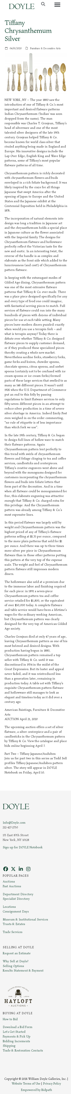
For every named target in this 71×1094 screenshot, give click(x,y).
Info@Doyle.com (14, 823)
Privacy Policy (52, 1083)
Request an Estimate (17, 953)
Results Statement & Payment (23, 970)
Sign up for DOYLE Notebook (23, 847)
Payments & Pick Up (16, 1036)
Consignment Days (16, 911)
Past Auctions (12, 886)
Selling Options (13, 966)
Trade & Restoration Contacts (23, 1050)
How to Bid (10, 1019)
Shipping (9, 1046)
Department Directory (18, 894)
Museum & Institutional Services (25, 919)
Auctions (9, 881)
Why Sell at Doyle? (15, 961)
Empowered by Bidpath (36, 1090)
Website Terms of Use (26, 1083)
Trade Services (13, 932)
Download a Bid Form (17, 1027)
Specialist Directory (16, 899)
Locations (9, 907)
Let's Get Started (14, 1032)
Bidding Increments (16, 1041)
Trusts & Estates (14, 924)
